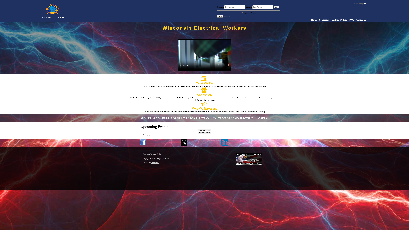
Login (276, 7)
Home (314, 19)
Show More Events (204, 130)
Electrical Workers (339, 19)
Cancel (220, 16)
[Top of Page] (237, 168)
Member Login (359, 4)
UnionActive (155, 163)
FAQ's (351, 19)
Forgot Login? (228, 16)
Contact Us (361, 19)
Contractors (324, 19)
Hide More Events (204, 132)
